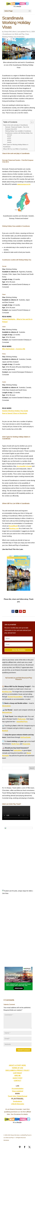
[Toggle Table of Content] (31, 122)
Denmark (9, 135)
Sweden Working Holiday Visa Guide (15, 411)
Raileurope (22, 719)
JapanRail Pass (21, 721)
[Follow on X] (16, 611)
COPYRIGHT (17, 1073)
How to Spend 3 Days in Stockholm (14, 413)
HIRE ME (17, 1075)
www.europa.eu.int (23, 184)
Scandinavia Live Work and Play (13, 34)
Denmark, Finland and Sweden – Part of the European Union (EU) (17, 128)
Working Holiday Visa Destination (13, 37)
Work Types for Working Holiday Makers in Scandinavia (15, 145)
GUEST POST (17, 1078)
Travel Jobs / (12, 1096)
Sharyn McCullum (10, 31)
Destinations (17, 1101)
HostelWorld (13, 526)
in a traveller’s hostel (24, 466)
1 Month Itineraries (17, 1104)
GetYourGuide (26, 737)
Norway (9, 140)
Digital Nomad (22, 1096)
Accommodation (17, 1088)
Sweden (9, 142)
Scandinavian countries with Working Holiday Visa (18, 133)
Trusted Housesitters (15, 696)
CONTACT (17, 1080)
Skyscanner (6, 706)
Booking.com (14, 528)
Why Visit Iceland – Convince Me (13, 349)
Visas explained (17, 1091)
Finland (9, 136)
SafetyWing (18, 750)
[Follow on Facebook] (12, 611)
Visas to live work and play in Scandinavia (15, 125)
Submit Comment (24, 1050)
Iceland (9, 138)
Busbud (5, 730)
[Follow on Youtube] (24, 611)
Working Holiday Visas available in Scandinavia (18, 131)
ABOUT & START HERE (17, 1065)
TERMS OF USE (17, 1068)
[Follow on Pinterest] (20, 611)
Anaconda (26, 744)
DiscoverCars (7, 712)
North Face (16, 744)
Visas (27, 34)
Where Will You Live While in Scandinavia (15, 149)
